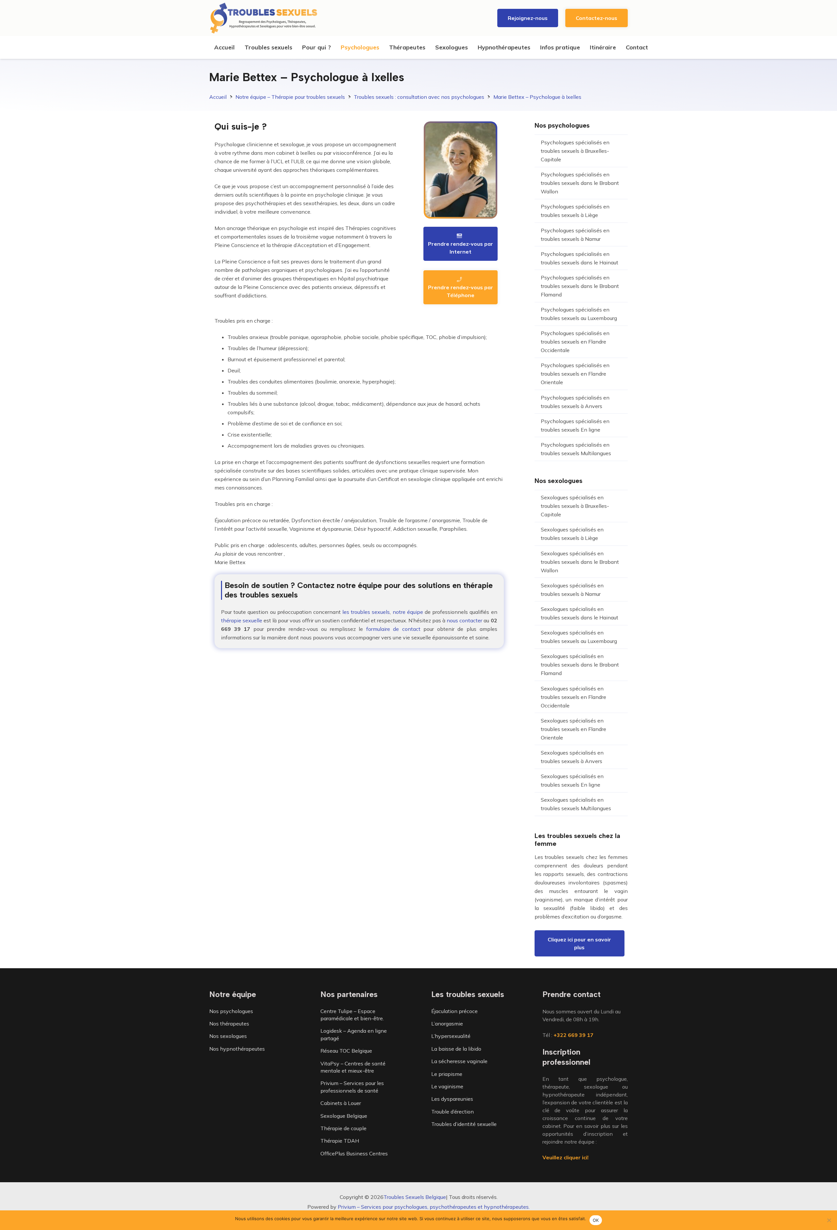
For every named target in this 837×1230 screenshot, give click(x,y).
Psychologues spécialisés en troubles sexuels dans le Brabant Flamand (580, 286)
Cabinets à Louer (340, 1103)
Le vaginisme (447, 1086)
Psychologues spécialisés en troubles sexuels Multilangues (576, 448)
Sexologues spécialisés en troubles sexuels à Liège (572, 533)
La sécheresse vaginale (459, 1061)
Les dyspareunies (452, 1099)
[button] (296, 47)
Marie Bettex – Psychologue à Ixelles (537, 97)
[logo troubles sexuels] (264, 18)
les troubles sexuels (366, 612)
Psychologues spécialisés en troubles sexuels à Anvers (575, 401)
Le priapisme (446, 1074)
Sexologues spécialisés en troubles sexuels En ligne (572, 780)
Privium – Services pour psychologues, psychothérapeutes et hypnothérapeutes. (434, 1206)
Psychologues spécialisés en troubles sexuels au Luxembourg (579, 313)
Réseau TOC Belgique (346, 1050)
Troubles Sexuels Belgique (415, 1197)
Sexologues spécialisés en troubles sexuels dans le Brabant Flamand (580, 664)
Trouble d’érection (452, 1111)
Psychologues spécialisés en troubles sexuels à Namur (575, 234)
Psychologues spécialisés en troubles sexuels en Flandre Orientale (575, 373)
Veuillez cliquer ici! (565, 1157)
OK (596, 1220)
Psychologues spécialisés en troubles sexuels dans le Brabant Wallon (580, 183)
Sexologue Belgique (343, 1116)
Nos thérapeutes (229, 1023)
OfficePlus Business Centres (354, 1153)
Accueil (218, 97)
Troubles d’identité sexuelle (464, 1124)
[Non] (829, 1220)
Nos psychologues (231, 1011)
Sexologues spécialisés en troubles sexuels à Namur (572, 589)
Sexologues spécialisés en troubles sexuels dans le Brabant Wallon (580, 562)
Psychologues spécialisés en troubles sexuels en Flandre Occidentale (575, 341)
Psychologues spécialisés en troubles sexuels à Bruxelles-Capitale (575, 151)
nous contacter (464, 620)
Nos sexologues (228, 1036)
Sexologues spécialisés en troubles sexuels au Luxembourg (579, 636)
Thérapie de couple (343, 1128)
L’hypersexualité (450, 1036)
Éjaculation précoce (454, 1011)
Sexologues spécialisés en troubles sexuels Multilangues (576, 803)
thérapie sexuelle (241, 620)
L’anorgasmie (447, 1023)
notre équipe (408, 612)
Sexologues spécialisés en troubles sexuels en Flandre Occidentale (573, 697)
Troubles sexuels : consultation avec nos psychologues (419, 97)
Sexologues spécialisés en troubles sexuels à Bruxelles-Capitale (575, 506)
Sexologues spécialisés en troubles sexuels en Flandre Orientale (573, 729)
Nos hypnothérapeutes (237, 1048)
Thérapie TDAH (339, 1140)
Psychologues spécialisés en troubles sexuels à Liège (575, 210)
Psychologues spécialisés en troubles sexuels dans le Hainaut (579, 258)
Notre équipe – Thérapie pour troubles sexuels (290, 97)
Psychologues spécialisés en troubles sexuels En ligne (575, 425)
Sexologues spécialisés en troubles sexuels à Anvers (572, 756)
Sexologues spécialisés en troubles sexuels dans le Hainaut (579, 613)
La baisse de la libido (456, 1048)
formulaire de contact (393, 629)
